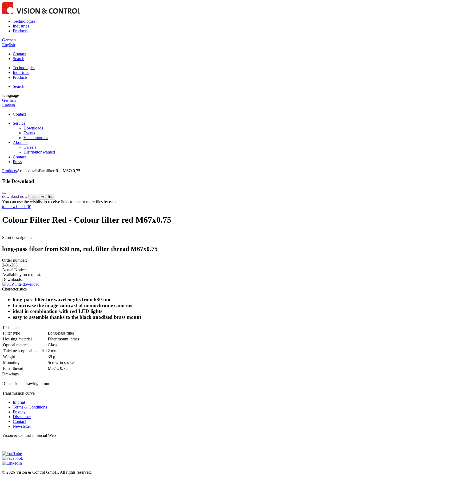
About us (20, 142)
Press (17, 161)
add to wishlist (42, 197)
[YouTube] (12, 453)
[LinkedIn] (12, 463)
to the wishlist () (16, 206)
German (9, 40)
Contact (19, 54)
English (8, 44)
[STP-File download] (20, 284)
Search (18, 58)
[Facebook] (12, 458)
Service (19, 123)
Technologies (24, 21)
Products (20, 31)
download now (15, 196)
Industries (21, 26)
